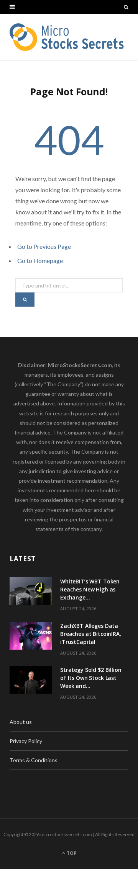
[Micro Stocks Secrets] (69, 37)
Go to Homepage (40, 260)
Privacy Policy (26, 741)
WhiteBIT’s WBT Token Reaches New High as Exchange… (90, 589)
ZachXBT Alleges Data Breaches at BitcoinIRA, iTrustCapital (90, 633)
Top (71, 853)
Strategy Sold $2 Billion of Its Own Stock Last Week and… (91, 677)
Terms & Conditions (34, 760)
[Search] (126, 6)
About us (21, 722)
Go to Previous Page (44, 246)
